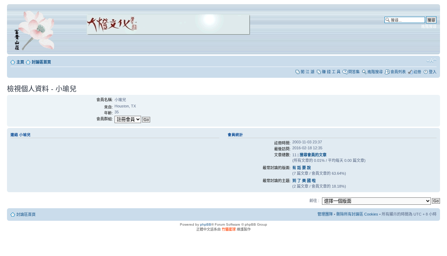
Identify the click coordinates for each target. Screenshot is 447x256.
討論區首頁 (41, 62)
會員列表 (398, 72)
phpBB (205, 224)
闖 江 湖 (307, 72)
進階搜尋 (429, 26)
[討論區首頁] (36, 29)
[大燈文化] (159, 44)
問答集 (354, 72)
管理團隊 (325, 214)
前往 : (314, 200)
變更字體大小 (431, 61)
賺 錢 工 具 (331, 72)
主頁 (20, 62)
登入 (433, 72)
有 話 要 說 (301, 168)
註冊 (417, 72)
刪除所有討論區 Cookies (357, 214)
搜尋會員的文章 (313, 155)
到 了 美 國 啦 (304, 181)
